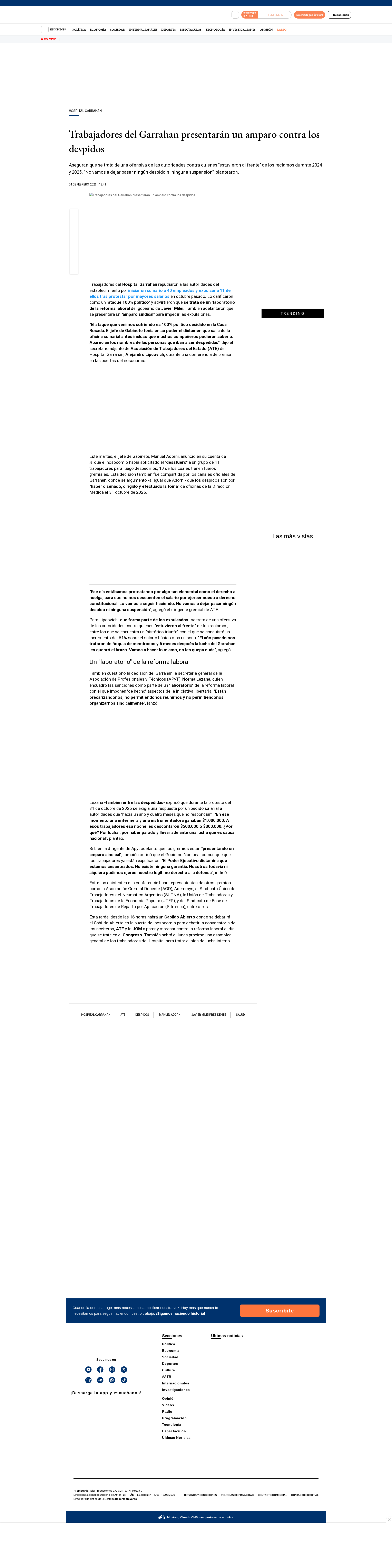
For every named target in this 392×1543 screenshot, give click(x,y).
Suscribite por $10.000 (309, 15)
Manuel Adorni (170, 1014)
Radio (281, 29)
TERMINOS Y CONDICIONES (200, 1495)
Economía (98, 29)
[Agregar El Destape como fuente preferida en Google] (235, 185)
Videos (168, 1405)
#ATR (167, 1377)
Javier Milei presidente (208, 1014)
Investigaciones (242, 29)
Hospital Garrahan (95, 1014)
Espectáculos (191, 29)
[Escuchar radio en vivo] (275, 15)
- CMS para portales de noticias (200, 1517)
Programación (174, 1418)
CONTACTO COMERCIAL (272, 1495)
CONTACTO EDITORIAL (304, 1495)
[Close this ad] (389, 1520)
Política (79, 29)
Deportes (168, 29)
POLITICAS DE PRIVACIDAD (237, 1495)
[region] (196, 76)
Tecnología (215, 29)
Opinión (266, 29)
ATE (122, 1014)
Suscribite (280, 1311)
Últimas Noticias (176, 1437)
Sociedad (117, 29)
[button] (74, 214)
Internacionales (143, 29)
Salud (240, 1014)
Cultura (168, 1370)
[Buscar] (235, 15)
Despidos (142, 1014)
